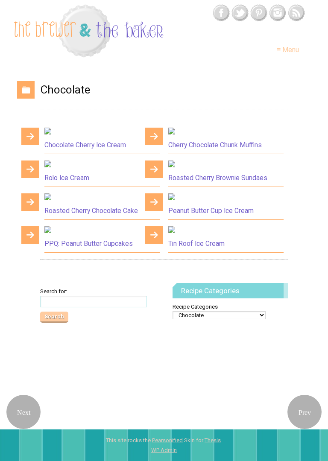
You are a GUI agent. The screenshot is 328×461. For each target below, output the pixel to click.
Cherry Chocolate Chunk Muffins (215, 145)
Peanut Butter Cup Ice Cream (211, 211)
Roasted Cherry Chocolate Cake (91, 211)
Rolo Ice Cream (66, 178)
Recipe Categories (195, 306)
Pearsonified (167, 440)
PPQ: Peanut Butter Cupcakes (88, 244)
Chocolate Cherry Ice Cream (85, 145)
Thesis (213, 440)
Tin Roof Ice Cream (196, 244)
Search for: (53, 291)
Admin (164, 450)
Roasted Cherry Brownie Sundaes (217, 178)
